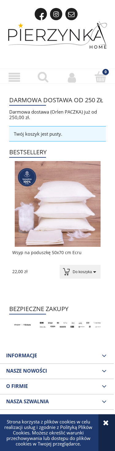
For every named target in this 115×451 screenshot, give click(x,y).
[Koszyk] (100, 77)
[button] (14, 77)
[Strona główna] (57, 35)
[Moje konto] (72, 77)
